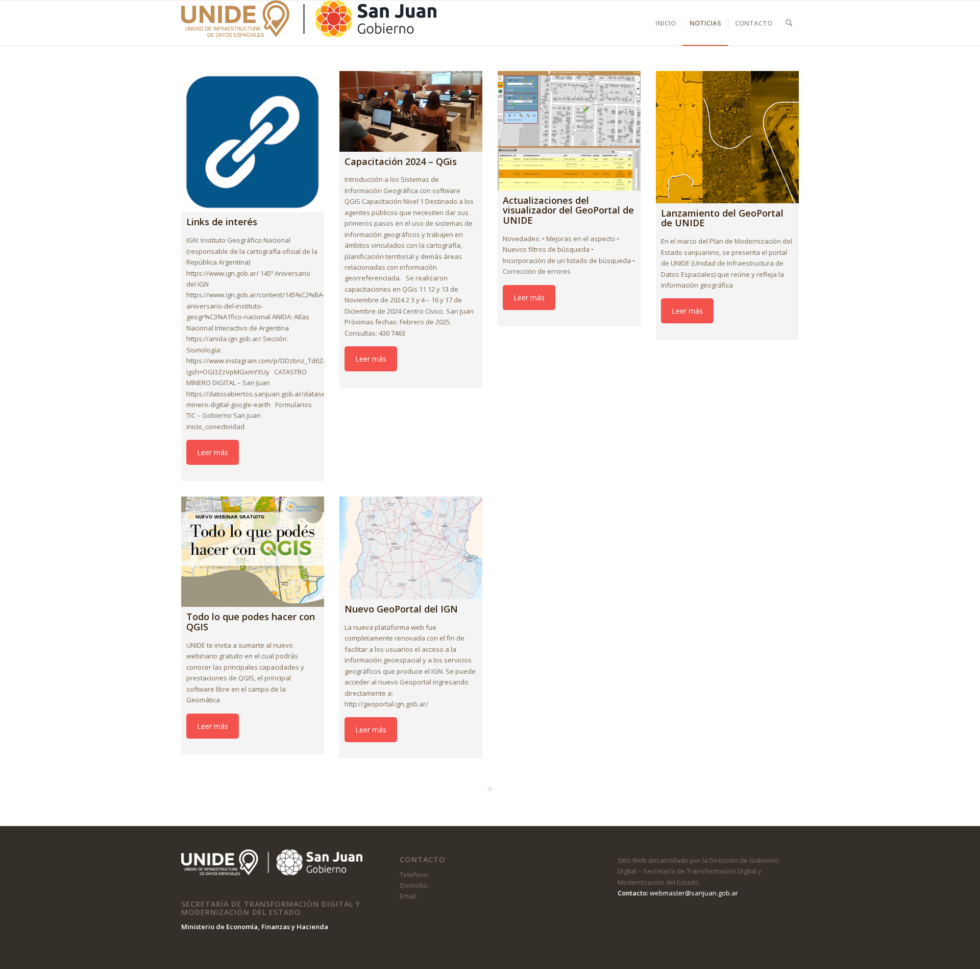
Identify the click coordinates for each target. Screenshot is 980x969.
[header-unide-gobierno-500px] (308, 23)
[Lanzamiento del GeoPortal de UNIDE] (727, 137)
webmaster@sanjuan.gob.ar (694, 892)
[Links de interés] (252, 141)
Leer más (212, 452)
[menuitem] (665, 23)
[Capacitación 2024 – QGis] (410, 111)
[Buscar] (789, 23)
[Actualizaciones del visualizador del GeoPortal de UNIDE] (569, 131)
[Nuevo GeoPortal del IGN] (410, 548)
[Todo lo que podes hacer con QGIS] (252, 552)
